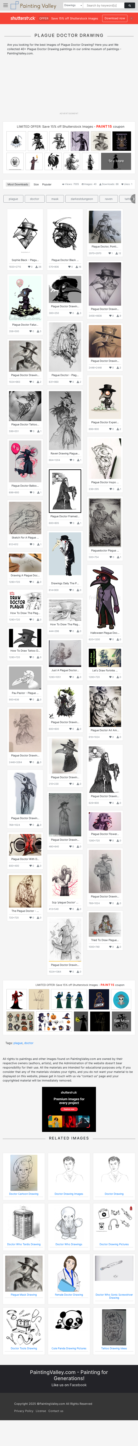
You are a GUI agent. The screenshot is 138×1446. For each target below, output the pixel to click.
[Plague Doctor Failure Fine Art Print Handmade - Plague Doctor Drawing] (25, 298)
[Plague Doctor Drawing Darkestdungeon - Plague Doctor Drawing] (25, 730)
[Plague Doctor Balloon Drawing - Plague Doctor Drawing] (25, 461)
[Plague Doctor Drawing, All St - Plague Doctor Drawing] (105, 284)
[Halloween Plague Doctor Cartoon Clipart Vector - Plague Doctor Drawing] (105, 598)
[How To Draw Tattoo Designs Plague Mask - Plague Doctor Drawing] (25, 638)
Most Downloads (18, 184)
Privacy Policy (23, 1411)
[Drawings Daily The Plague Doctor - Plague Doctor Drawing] (65, 556)
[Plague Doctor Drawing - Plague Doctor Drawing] (65, 289)
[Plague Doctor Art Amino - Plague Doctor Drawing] (105, 706)
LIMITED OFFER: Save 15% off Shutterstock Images (55, 126)
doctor (34, 199)
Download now (115, 18)
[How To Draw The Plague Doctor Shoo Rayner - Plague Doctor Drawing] (65, 610)
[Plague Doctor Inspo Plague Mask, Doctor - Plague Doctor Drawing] (105, 458)
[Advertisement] (70, 85)
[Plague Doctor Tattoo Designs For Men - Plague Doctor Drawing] (25, 406)
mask (55, 199)
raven (108, 199)
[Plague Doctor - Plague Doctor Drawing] (65, 347)
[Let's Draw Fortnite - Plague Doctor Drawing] (105, 658)
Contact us (55, 1411)
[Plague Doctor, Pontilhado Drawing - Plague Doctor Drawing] (105, 227)
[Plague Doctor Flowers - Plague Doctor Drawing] (105, 821)
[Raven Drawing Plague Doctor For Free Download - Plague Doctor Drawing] (65, 420)
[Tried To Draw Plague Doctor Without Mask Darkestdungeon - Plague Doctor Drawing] (105, 924)
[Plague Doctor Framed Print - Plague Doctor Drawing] (65, 491)
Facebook (78, 1385)
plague (13, 199)
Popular (46, 184)
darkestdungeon (82, 199)
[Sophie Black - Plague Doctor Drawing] (25, 234)
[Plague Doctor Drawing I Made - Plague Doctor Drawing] (105, 341)
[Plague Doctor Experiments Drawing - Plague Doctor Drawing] (105, 398)
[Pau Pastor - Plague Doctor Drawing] (25, 678)
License (41, 1411)
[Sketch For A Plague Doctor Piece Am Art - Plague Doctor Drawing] (25, 518)
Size (36, 184)
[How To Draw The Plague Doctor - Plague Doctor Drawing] (25, 600)
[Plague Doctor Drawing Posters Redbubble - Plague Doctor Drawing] (65, 756)
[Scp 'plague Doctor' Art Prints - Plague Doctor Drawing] (65, 877)
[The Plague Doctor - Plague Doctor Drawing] (25, 891)
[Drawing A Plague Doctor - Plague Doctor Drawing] (25, 563)
